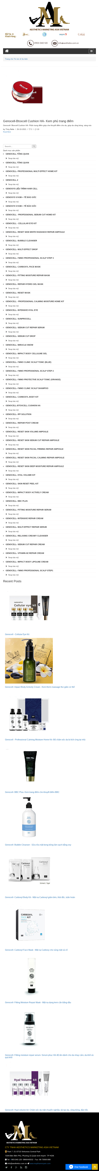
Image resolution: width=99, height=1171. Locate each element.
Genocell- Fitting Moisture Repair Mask (28, 275)
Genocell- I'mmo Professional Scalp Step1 (29, 570)
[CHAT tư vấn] (78, 1167)
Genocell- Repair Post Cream (22, 423)
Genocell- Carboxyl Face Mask (23, 267)
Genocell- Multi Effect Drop (22, 249)
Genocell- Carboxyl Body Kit (22, 397)
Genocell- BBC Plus (17, 501)
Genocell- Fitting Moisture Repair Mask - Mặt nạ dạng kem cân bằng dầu (38, 1002)
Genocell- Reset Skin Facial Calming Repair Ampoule (35, 458)
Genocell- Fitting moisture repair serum (28, 510)
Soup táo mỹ (13, 158)
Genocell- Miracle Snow (19, 345)
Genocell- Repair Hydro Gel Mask (24, 284)
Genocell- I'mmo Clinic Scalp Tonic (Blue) (28, 362)
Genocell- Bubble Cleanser (21, 241)
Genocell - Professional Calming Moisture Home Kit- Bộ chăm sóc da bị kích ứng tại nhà (45, 740)
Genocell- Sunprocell (18, 319)
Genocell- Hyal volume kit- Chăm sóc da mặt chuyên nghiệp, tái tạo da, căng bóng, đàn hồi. (46, 1110)
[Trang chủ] (7, 50)
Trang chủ (9, 59)
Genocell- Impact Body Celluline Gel (26, 353)
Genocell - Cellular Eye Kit (21, 223)
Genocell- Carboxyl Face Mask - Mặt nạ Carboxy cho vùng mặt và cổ (36, 950)
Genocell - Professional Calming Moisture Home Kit (35, 301)
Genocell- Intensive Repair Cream (24, 518)
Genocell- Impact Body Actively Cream (27, 492)
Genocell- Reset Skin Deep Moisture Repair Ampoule (35, 466)
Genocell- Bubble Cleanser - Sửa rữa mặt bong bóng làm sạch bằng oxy (38, 845)
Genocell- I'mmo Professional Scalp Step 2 (30, 371)
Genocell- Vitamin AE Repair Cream (25, 553)
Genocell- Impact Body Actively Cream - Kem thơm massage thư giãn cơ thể (40, 687)
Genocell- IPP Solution (18, 414)
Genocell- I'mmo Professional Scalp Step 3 (30, 258)
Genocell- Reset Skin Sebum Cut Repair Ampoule (32, 440)
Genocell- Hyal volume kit (20, 475)
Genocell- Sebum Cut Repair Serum (25, 327)
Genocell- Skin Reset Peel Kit (22, 484)
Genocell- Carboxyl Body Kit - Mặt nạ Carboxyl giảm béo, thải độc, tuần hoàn (40, 897)
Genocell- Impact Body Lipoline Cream (27, 562)
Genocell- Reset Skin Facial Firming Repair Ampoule (34, 449)
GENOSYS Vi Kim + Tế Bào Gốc (21, 197)
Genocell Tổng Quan (17, 154)
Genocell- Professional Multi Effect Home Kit (31, 171)
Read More (7, 132)
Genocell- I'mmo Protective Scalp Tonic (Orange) (33, 379)
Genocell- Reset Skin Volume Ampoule (27, 432)
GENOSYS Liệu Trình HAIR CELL (22, 189)
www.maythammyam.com (40, 1163)
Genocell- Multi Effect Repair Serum (26, 527)
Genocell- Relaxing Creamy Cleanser (27, 536)
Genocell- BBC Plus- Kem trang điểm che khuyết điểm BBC (32, 792)
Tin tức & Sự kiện (21, 59)
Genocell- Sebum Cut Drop (20, 336)
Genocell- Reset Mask (18, 293)
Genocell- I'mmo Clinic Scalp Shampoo (27, 388)
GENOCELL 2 (12, 180)
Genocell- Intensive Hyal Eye (22, 310)
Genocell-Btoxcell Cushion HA (23, 405)
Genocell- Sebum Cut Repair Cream (25, 544)
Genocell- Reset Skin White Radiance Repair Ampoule (35, 232)
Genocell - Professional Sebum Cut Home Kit (31, 215)
